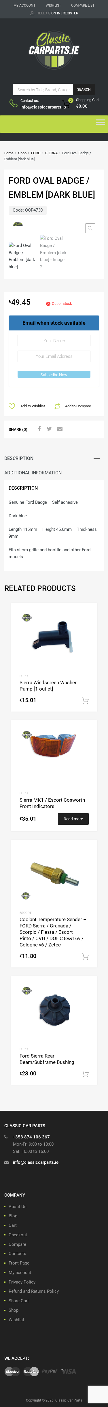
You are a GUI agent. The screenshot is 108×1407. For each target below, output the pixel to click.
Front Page (19, 1263)
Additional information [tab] (33, 473)
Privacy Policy (22, 1282)
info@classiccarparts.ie (34, 107)
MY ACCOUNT (24, 5)
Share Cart (19, 1300)
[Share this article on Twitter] (48, 429)
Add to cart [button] (85, 701)
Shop (22, 153)
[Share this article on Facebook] (38, 429)
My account (20, 1272)
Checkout (18, 1234)
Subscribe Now (54, 374)
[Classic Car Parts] (54, 70)
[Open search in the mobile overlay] (54, 89)
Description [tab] (18, 458)
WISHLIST (53, 5)
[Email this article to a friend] (59, 429)
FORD (36, 153)
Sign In (54, 13)
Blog (13, 1215)
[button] (90, 228)
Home (9, 153)
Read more (73, 819)
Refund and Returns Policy (34, 1291)
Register (70, 13)
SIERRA (51, 153)
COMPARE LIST (82, 5)
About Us (17, 1206)
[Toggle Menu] (100, 124)
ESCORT (26, 913)
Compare (17, 1244)
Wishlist (16, 1319)
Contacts (17, 1253)
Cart (13, 1225)
